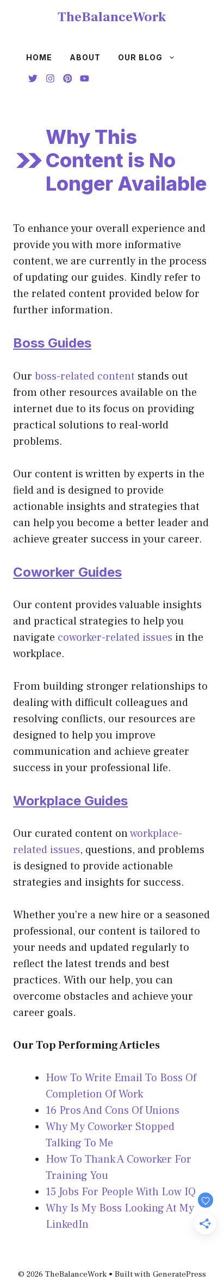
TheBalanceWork (112, 17)
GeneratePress (179, 1274)
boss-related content (85, 376)
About (85, 57)
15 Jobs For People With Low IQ (121, 1192)
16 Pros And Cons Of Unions (112, 1110)
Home (39, 57)
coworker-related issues (115, 637)
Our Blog (140, 57)
